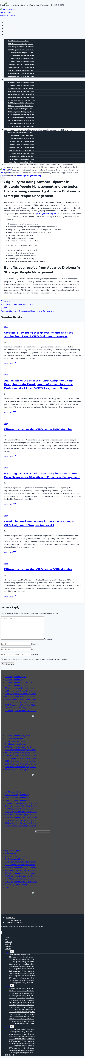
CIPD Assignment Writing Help (17, 735)
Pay (7, 23)
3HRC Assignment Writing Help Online (21, 55)
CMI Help (9, 32)
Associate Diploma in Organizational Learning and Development (27, 309)
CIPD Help (10, 26)
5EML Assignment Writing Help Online (21, 94)
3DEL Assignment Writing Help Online (21, 47)
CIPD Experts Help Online (15, 744)
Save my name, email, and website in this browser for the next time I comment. (35, 659)
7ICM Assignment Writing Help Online (21, 138)
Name (34, 644)
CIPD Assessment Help (14, 859)
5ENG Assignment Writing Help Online (21, 97)
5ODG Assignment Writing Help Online (21, 109)
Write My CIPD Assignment (16, 856)
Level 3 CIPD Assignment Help (17, 794)
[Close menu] (1, 932)
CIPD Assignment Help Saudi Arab (19, 682)
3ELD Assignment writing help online (20, 52)
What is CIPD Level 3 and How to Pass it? (17, 303)
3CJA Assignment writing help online (20, 44)
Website (34, 654)
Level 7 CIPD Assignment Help (17, 800)
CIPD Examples (12, 165)
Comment (48, 639)
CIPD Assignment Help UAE (16, 685)
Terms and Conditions (13, 920)
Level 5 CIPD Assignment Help (17, 797)
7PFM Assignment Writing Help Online (21, 153)
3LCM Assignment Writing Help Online (21, 58)
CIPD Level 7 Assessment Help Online (20, 132)
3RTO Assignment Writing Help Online (21, 73)
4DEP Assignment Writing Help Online (21, 82)
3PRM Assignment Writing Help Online (21, 67)
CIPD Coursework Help (14, 738)
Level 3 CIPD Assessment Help (18, 41)
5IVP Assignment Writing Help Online (20, 106)
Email (34, 649)
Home (8, 20)
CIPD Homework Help (14, 792)
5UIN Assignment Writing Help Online (20, 126)
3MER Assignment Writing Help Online (21, 64)
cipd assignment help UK (45, 213)
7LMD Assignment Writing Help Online (21, 141)
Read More (10, 363)
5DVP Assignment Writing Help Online (21, 91)
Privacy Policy (10, 853)
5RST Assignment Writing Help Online (21, 117)
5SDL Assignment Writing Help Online (21, 120)
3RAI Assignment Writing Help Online (20, 70)
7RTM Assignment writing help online (20, 156)
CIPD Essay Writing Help (15, 741)
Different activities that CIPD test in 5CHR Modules (38, 569)
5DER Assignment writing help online (20, 88)
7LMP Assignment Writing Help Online (21, 144)
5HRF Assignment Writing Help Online (21, 103)
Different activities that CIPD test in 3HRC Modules (38, 429)
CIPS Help (9, 29)
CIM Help (9, 34)
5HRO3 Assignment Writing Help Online (21, 100)
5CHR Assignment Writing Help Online (21, 85)
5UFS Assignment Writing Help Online (21, 123)
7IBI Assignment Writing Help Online (20, 135)
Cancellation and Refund (14, 922)
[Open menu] (2, 179)
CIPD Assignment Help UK (15, 676)
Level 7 (7, 1027)
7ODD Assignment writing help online (21, 150)
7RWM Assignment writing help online (21, 159)
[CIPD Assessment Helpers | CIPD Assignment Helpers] (9, 15)
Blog (6, 327)
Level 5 (7, 986)
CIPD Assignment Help (14, 679)
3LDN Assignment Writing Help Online (21, 61)
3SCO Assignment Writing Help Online (21, 76)
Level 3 (7, 952)
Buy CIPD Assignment (13, 850)
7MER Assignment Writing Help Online (21, 147)
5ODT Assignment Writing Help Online (21, 112)
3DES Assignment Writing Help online (21, 50)
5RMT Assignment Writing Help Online (21, 114)
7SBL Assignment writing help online (20, 162)
